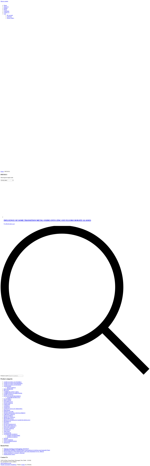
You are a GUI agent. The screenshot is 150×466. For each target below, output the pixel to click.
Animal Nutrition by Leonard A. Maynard (14, 453)
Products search (4, 375)
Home (5, 5)
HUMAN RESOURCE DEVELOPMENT (14, 413)
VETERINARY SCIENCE (10, 434)
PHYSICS (6, 423)
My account (10, 15)
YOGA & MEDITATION (10, 441)
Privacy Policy (10, 18)
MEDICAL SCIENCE (9, 417)
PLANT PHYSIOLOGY (10, 425)
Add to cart (12, 224)
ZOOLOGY (7, 442)
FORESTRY (7, 404)
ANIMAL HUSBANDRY (13, 435)
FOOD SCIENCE (8, 403)
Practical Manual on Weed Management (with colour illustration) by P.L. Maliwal (24, 451)
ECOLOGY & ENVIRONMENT (12, 396)
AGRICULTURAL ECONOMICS (12, 382)
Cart (5, 13)
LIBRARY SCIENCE (9, 414)
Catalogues (6, 11)
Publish (5, 8)
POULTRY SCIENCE (9, 427)
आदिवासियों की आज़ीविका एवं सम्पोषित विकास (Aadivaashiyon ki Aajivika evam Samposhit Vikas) (27, 450)
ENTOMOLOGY (8, 401)
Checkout (9, 16)
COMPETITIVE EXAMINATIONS (13, 393)
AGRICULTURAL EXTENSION (12, 384)
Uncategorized (7, 432)
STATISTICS (7, 430)
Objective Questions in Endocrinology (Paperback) (16, 448)
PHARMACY (7, 421)
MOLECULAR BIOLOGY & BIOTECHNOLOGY (17, 420)
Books (5, 9)
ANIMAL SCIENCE (12, 437)
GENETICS (7, 407)
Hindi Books (7, 410)
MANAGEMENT (8, 415)
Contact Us (6, 12)
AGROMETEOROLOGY (13, 397)
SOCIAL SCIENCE (9, 428)
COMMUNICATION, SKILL (11, 391)
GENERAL (7, 406)
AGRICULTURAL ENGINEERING (13, 383)
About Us (6, 6)
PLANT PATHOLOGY (10, 424)
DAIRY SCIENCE (8, 394)
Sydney (23, 464)
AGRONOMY (7, 386)
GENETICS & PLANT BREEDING (13, 408)
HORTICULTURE (8, 411)
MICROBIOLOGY (9, 418)
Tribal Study (7, 431)
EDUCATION (7, 400)
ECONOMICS (7, 399)
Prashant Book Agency (9, 454)
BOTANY (6, 390)
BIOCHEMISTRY (8, 389)
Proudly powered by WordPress (8, 464)
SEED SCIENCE (11, 387)
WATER (6, 438)
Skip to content (4, 1)
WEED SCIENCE (8, 439)
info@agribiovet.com (6, 463)
